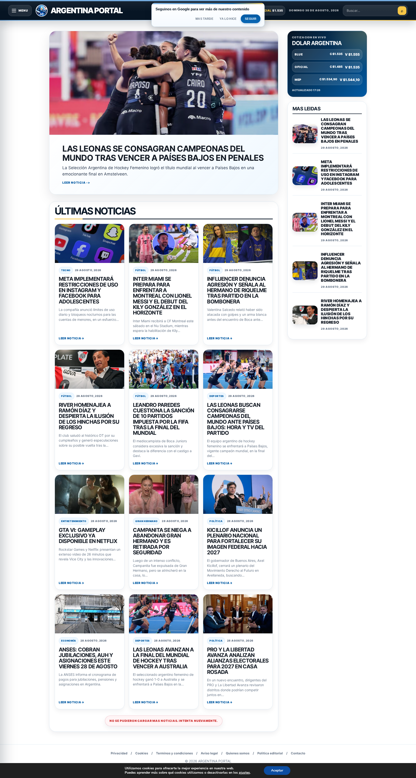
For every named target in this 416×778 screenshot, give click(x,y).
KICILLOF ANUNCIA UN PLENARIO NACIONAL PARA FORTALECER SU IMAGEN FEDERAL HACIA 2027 (237, 541)
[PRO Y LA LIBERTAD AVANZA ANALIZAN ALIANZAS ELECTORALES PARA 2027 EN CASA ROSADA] (238, 613)
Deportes (216, 396)
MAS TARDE (204, 18)
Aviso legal (209, 753)
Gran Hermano (146, 521)
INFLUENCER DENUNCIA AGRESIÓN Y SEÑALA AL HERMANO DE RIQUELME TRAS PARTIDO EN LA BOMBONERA (236, 290)
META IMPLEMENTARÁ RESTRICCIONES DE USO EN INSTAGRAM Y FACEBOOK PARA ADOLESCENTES (88, 290)
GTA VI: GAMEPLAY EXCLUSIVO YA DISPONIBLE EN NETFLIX (88, 535)
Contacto (298, 753)
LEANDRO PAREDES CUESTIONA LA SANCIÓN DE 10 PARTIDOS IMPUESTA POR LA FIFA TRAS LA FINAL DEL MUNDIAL (163, 419)
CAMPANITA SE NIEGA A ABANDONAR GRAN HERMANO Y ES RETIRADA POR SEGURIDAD (162, 541)
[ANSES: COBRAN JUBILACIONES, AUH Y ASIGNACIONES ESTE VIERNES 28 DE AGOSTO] (89, 613)
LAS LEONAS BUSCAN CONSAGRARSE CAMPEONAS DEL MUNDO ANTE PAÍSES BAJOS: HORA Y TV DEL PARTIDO (235, 419)
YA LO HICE (228, 18)
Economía (68, 640)
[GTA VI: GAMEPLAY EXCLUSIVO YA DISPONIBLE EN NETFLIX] (89, 494)
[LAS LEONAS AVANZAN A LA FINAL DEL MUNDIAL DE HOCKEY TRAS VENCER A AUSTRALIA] (163, 613)
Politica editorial (270, 753)
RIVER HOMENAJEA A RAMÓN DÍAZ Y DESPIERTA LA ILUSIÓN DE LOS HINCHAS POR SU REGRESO (89, 416)
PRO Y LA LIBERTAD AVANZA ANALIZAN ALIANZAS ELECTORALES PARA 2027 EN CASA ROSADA (238, 660)
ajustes (244, 773)
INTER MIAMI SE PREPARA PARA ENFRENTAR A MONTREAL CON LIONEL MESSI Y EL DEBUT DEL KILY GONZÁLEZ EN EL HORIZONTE (162, 296)
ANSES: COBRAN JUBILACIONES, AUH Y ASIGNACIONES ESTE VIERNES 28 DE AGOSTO (88, 658)
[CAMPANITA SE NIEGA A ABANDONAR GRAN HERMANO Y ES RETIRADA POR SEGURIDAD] (163, 494)
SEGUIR (250, 18)
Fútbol (140, 270)
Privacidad (119, 753)
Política (216, 521)
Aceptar (277, 770)
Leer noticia (70, 338)
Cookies (141, 753)
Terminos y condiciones (174, 753)
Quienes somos (237, 753)
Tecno (66, 270)
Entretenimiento (73, 521)
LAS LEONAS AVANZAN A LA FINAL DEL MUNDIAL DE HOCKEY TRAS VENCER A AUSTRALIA (163, 658)
